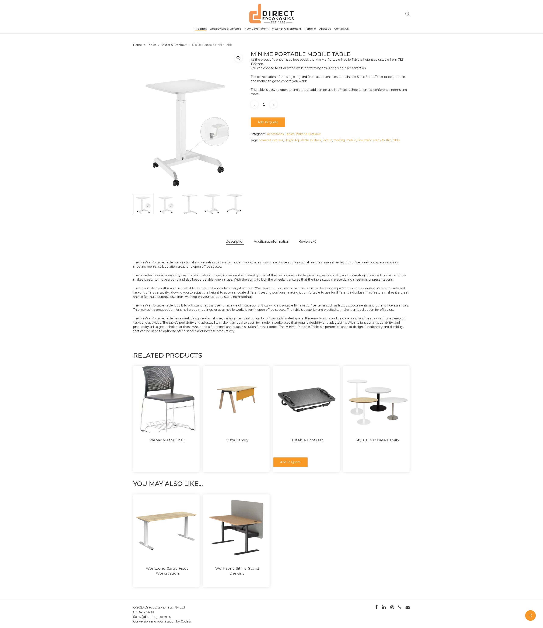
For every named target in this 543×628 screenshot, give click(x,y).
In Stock (315, 140)
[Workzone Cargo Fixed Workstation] (166, 527)
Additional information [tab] (271, 241)
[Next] (238, 203)
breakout (265, 140)
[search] (407, 14)
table (396, 140)
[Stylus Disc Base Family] (376, 399)
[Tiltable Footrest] (306, 399)
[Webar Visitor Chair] (166, 399)
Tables (151, 44)
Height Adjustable (297, 140)
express (277, 140)
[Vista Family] (236, 399)
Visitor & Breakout (174, 44)
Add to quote (268, 122)
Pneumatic (365, 140)
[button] (238, 58)
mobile (351, 140)
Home (137, 44)
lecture (327, 140)
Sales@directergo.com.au (152, 617)
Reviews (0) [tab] (308, 241)
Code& (186, 621)
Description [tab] (235, 241)
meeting (339, 140)
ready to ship (382, 140)
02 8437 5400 (143, 612)
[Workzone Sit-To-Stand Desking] (236, 527)
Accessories (275, 134)
